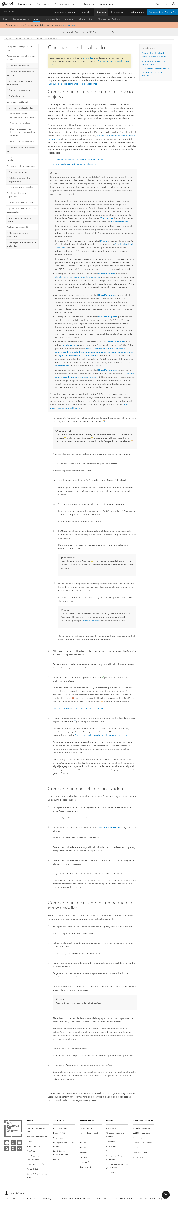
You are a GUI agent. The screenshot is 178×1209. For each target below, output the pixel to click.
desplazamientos (63, 277)
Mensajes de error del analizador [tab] (18, 235)
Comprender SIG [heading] (87, 1121)
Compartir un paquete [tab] (20, 90)
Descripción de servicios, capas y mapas (22, 58)
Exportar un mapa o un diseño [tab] (19, 220)
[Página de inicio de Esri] (8, 4)
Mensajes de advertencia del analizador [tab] (22, 244)
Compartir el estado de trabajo (20, 187)
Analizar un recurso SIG (17, 227)
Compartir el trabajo (23, 38)
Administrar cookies (124, 1198)
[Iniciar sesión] (173, 4)
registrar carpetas (91, 620)
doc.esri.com (69, 25)
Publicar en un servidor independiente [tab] (19, 180)
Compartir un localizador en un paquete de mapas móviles (155, 72)
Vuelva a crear (107, 218)
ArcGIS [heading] (30, 1121)
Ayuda (36, 19)
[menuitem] (38, 1130)
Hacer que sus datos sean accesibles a (78, 159)
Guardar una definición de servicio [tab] (20, 73)
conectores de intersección (87, 277)
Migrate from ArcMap (109, 19)
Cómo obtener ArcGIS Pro (162, 12)
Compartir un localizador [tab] (21, 108)
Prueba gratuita (136, 12)
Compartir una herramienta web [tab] (21, 149)
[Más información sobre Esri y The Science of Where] (13, 1129)
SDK (91, 19)
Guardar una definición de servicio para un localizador (100, 735)
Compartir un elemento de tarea (21, 166)
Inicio (6, 19)
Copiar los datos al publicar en (74, 164)
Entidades (86, 12)
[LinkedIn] (19, 1142)
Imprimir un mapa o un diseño (20, 202)
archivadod (88, 58)
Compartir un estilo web (17, 102)
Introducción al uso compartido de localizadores (23, 115)
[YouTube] (19, 1148)
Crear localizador (119, 222)
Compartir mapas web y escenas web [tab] (19, 83)
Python (81, 19)
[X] (13, 1142)
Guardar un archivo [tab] (18, 172)
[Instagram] (13, 1148)
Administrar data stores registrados (17, 195)
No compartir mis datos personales (155, 1198)
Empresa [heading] (110, 1121)
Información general (65, 12)
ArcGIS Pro (8, 11)
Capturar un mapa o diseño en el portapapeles (21, 210)
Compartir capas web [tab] (19, 65)
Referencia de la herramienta (58, 19)
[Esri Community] (6, 1148)
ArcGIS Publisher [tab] (17, 96)
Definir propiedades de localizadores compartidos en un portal (23, 132)
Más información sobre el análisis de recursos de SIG (78, 708)
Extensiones (117, 12)
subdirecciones (70, 345)
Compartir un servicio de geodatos (18, 159)
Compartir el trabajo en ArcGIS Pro (20, 48)
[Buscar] (157, 4)
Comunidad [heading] (58, 1121)
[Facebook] (6, 1142)
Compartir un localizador (46, 38)
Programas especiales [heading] (143, 1121)
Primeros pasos (21, 19)
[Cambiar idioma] (165, 4)
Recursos (101, 12)
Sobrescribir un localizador (22, 142)
